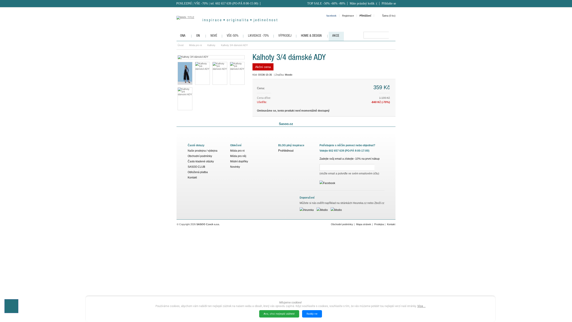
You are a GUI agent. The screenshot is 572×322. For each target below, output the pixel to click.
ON (198, 36)
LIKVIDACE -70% (258, 36)
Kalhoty (211, 45)
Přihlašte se (389, 3)
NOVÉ (213, 36)
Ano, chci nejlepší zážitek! (279, 313)
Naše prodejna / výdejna (202, 150)
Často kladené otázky (201, 161)
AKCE (335, 36)
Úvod (180, 45)
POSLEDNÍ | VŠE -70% (192, 3)
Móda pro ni (195, 45)
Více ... (421, 306)
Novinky (235, 166)
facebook (331, 15)
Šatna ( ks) (388, 15)
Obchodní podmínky (200, 156)
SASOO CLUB (196, 166)
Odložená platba (198, 172)
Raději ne (312, 313)
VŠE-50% (232, 36)
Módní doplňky (239, 161)
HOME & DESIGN (311, 36)
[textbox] (376, 35)
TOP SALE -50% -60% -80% (326, 3)
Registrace (348, 15)
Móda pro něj (238, 156)
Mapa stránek (363, 224)
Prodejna (379, 224)
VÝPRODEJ (284, 36)
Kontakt (192, 177)
